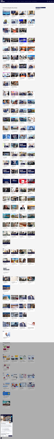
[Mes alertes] (49, 1)
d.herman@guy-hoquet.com (38, 9)
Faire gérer (22, 1)
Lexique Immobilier (34, 1)
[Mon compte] (51, 1)
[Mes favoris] (47, 1)
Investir (16, 1)
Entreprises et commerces (28, 1)
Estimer (19, 1)
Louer (11, 1)
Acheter (8, 1)
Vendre (13, 1)
